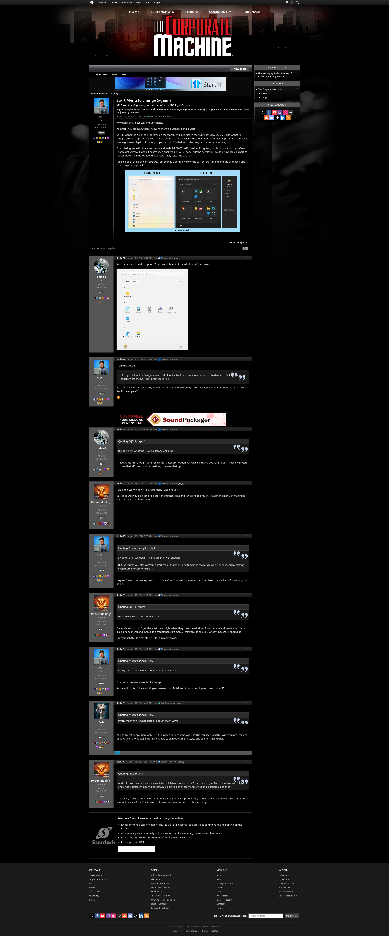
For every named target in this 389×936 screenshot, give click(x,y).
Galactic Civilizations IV (161, 883)
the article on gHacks (145, 161)
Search (114, 74)
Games (114, 2)
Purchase (251, 11)
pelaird (101, 277)
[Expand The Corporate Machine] (256, 89)
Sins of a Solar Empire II (161, 887)
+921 (101, 292)
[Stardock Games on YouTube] (274, 112)
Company (222, 869)
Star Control (156, 891)
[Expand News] (259, 93)
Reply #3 (121, 429)
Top (248, 258)
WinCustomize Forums (161, 116)
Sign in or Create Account (136, 849)
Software (102, 2)
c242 (101, 722)
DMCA (205, 931)
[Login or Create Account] (287, 2)
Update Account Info (288, 895)
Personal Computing (108, 93)
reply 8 (139, 773)
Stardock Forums (169, 258)
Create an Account (287, 883)
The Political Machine (160, 895)
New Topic (240, 68)
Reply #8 (121, 703)
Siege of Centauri (159, 903)
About (219, 875)
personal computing (238, 242)
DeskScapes (94, 891)
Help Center (284, 875)
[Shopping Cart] (292, 2)
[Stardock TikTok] (277, 118)
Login (123, 74)
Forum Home (101, 74)
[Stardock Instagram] (285, 112)
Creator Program (224, 899)
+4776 (101, 132)
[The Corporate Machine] (194, 35)
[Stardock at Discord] (271, 118)
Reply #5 (121, 536)
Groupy (92, 899)
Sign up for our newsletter (230, 915)
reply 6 (151, 661)
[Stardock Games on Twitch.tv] (280, 112)
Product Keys (285, 887)
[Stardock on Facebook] (269, 112)
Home (134, 11)
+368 (101, 517)
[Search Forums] (297, 2)
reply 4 (151, 548)
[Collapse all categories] (297, 88)
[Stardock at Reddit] (266, 118)
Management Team (225, 883)
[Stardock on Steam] (291, 112)
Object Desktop (96, 875)
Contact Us (221, 903)
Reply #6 (121, 595)
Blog (147, 2)
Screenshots (162, 11)
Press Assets (222, 895)
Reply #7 (121, 649)
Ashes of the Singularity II (162, 875)
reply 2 (142, 441)
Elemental (155, 879)
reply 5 (142, 607)
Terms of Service (192, 931)
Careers (220, 887)
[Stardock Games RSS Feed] (288, 118)
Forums (220, 907)
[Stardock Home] (91, 2)
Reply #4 (121, 483)
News (138, 2)
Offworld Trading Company (163, 899)
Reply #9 (121, 761)
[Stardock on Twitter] (263, 112)
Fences (92, 887)
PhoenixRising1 (101, 502)
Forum (191, 11)
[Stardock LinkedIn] (282, 118)
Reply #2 (121, 359)
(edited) (181, 483)
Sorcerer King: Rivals (160, 907)
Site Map (214, 931)
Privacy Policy (176, 931)
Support (157, 2)
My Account (284, 879)
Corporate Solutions (98, 879)
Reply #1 (121, 258)
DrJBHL (101, 117)
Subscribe (291, 915)
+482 (101, 737)
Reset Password (286, 891)
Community (126, 2)
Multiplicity (94, 895)
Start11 (92, 883)
